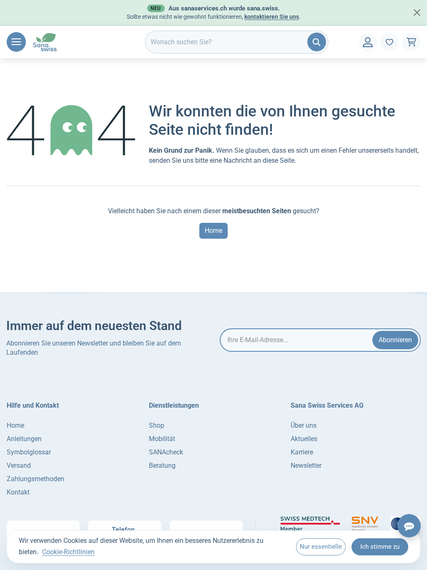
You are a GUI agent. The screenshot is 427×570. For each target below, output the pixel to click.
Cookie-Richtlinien (68, 552)
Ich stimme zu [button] (379, 546)
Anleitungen (24, 439)
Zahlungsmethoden (35, 479)
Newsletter (306, 465)
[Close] (417, 13)
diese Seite (278, 160)
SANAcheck (166, 452)
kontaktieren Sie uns (271, 16)
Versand (19, 465)
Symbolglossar (29, 452)
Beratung (162, 465)
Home (213, 231)
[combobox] (237, 42)
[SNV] (365, 523)
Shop (156, 425)
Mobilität (162, 439)
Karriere (302, 452)
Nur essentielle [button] (321, 546)
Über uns (303, 425)
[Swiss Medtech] (310, 523)
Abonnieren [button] (395, 340)
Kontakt (18, 492)
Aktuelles (304, 439)
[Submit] (316, 42)
